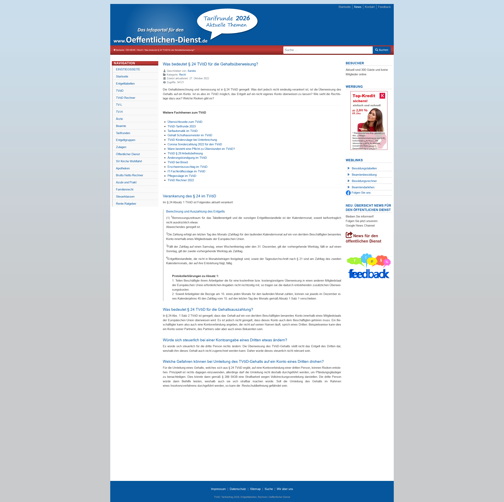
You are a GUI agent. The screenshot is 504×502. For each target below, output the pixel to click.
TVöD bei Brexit (178, 162)
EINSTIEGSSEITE (128, 69)
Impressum (218, 489)
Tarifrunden (123, 133)
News (357, 6)
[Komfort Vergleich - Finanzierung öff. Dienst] (369, 120)
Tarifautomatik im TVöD (183, 130)
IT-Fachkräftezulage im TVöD (186, 171)
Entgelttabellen (125, 83)
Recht (182, 74)
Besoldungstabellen (364, 168)
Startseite (344, 6)
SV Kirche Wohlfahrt (129, 161)
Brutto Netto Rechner (129, 175)
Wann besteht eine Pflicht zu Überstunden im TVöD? (201, 148)
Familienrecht (124, 189)
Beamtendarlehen (363, 187)
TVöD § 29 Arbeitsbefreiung (185, 153)
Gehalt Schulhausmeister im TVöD (190, 135)
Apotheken (123, 168)
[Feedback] (369, 267)
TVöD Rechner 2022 (181, 180)
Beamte (121, 126)
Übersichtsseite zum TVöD (185, 121)
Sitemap (255, 489)
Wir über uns (285, 489)
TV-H (119, 111)
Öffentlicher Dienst (128, 154)
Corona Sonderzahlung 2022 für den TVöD (195, 144)
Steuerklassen (125, 196)
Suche (269, 489)
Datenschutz (238, 489)
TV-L (119, 104)
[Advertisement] (320, 25)
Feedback (384, 6)
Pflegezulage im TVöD (182, 175)
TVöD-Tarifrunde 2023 (182, 126)
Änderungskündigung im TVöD (187, 157)
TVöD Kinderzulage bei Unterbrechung (192, 139)
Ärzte (119, 118)
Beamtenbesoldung (364, 174)
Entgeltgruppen (125, 140)
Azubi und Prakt (126, 182)
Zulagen (121, 147)
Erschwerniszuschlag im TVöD (188, 166)
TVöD (119, 90)
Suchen (383, 49)
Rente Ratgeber (126, 203)
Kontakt (370, 6)
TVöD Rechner (125, 97)
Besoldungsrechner (364, 181)
